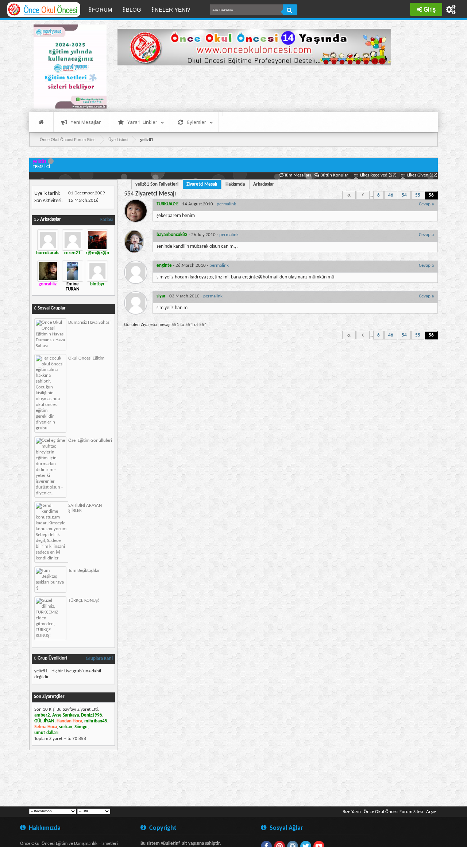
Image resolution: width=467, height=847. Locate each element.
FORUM (105, 9)
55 (417, 195)
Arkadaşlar (263, 184)
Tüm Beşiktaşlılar (84, 570)
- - (196, 204)
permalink (226, 204)
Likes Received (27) (378, 175)
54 (404, 195)
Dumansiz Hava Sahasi (89, 322)
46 (390, 195)
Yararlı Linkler (142, 122)
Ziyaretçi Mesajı (201, 184)
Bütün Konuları (335, 175)
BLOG (133, 10)
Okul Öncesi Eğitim (86, 358)
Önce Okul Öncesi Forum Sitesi (393, 811)
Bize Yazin (352, 811)
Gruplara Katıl (99, 658)
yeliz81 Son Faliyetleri (156, 184)
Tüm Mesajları (297, 175)
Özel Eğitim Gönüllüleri (90, 440)
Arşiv (431, 811)
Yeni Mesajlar (86, 122)
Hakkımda (235, 184)
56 (431, 195)
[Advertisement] (250, 87)
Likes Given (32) (421, 175)
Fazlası (106, 219)
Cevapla (426, 204)
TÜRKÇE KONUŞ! (83, 600)
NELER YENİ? (172, 10)
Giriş (430, 9)
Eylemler (196, 122)
